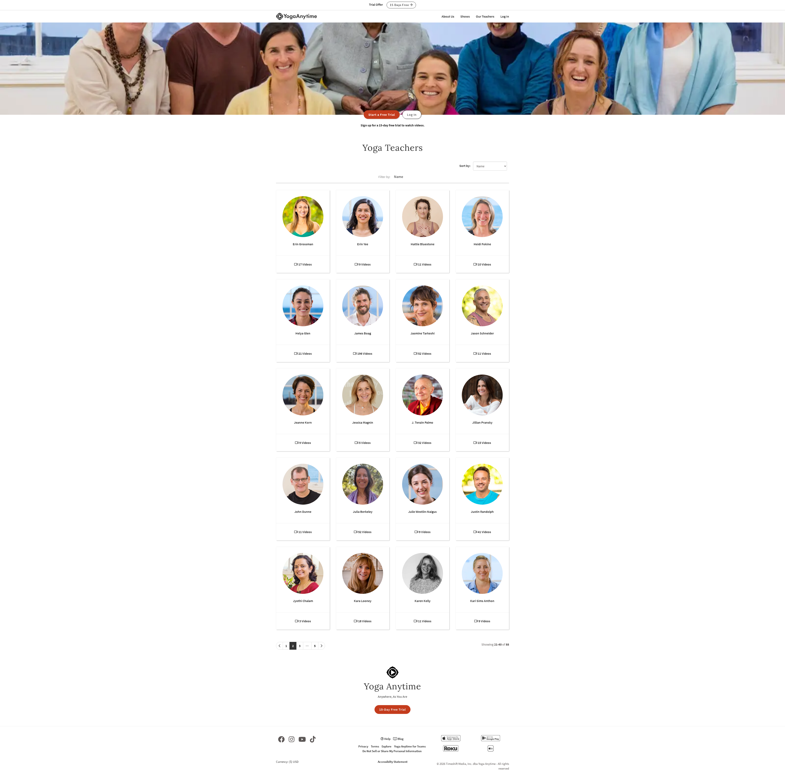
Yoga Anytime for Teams (410, 746)
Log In (504, 16)
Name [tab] (398, 176)
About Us (448, 16)
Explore (386, 746)
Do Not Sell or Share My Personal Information (392, 751)
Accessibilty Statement (392, 762)
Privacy (363, 746)
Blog (400, 739)
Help (387, 739)
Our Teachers (485, 16)
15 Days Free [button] (400, 5)
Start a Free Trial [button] (381, 115)
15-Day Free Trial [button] (392, 709)
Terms (375, 746)
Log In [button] (412, 115)
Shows (465, 16)
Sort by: (464, 166)
